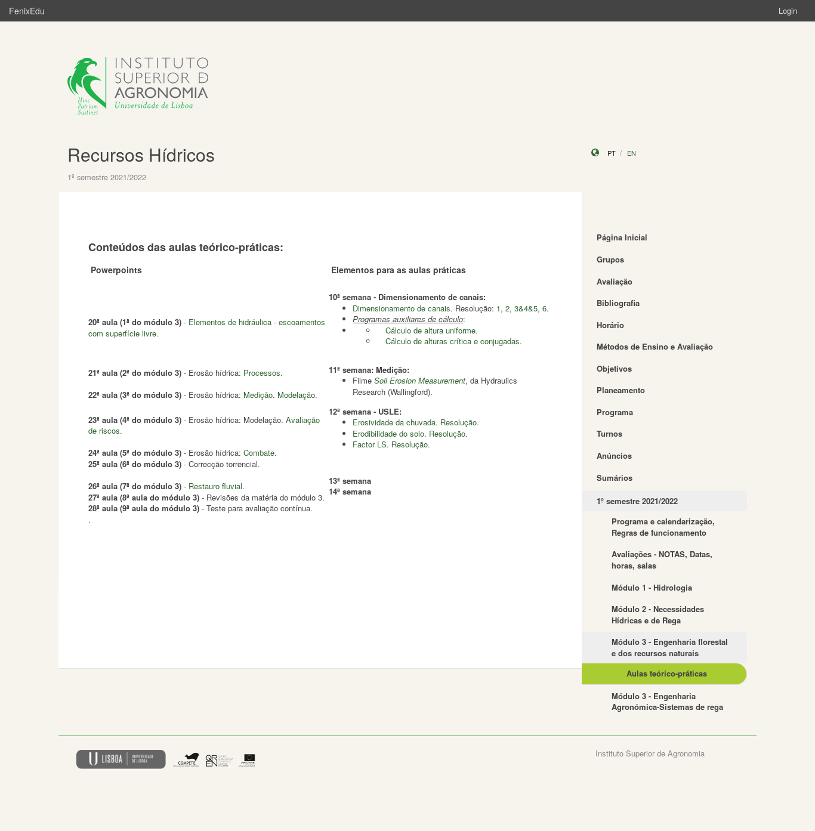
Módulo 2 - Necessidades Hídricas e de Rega (658, 614)
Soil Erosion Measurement (419, 380)
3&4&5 (526, 308)
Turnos (609, 433)
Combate (258, 452)
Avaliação (614, 281)
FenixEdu (27, 11)
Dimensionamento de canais (401, 308)
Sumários (614, 477)
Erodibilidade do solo (388, 433)
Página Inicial (622, 237)
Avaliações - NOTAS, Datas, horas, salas (662, 559)
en (631, 152)
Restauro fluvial (215, 486)
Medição (258, 394)
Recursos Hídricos (141, 154)
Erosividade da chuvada (394, 422)
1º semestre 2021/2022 (637, 500)
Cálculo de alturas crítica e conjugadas (452, 341)
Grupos (610, 259)
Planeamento (621, 390)
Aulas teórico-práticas (666, 673)
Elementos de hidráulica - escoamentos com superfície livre (206, 327)
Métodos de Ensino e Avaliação (655, 346)
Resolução (458, 422)
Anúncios (614, 455)
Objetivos (614, 368)
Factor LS (370, 444)
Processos (261, 372)
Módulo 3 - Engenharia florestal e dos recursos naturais (670, 647)
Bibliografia (618, 302)
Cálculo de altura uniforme (430, 330)
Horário (610, 324)
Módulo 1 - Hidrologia (652, 587)
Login (788, 10)
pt (611, 152)
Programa (615, 412)
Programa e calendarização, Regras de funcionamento (663, 526)
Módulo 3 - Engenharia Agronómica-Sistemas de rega (667, 701)
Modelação (296, 394)
